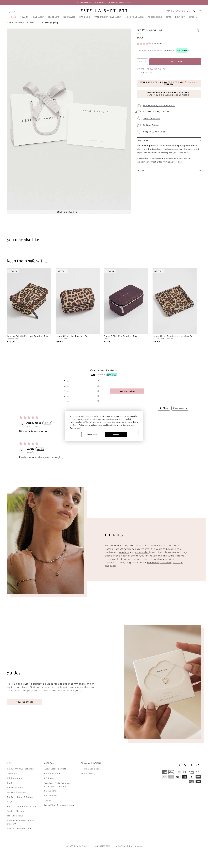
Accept (116, 435)
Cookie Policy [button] (78, 425)
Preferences (92, 435)
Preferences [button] (75, 428)
